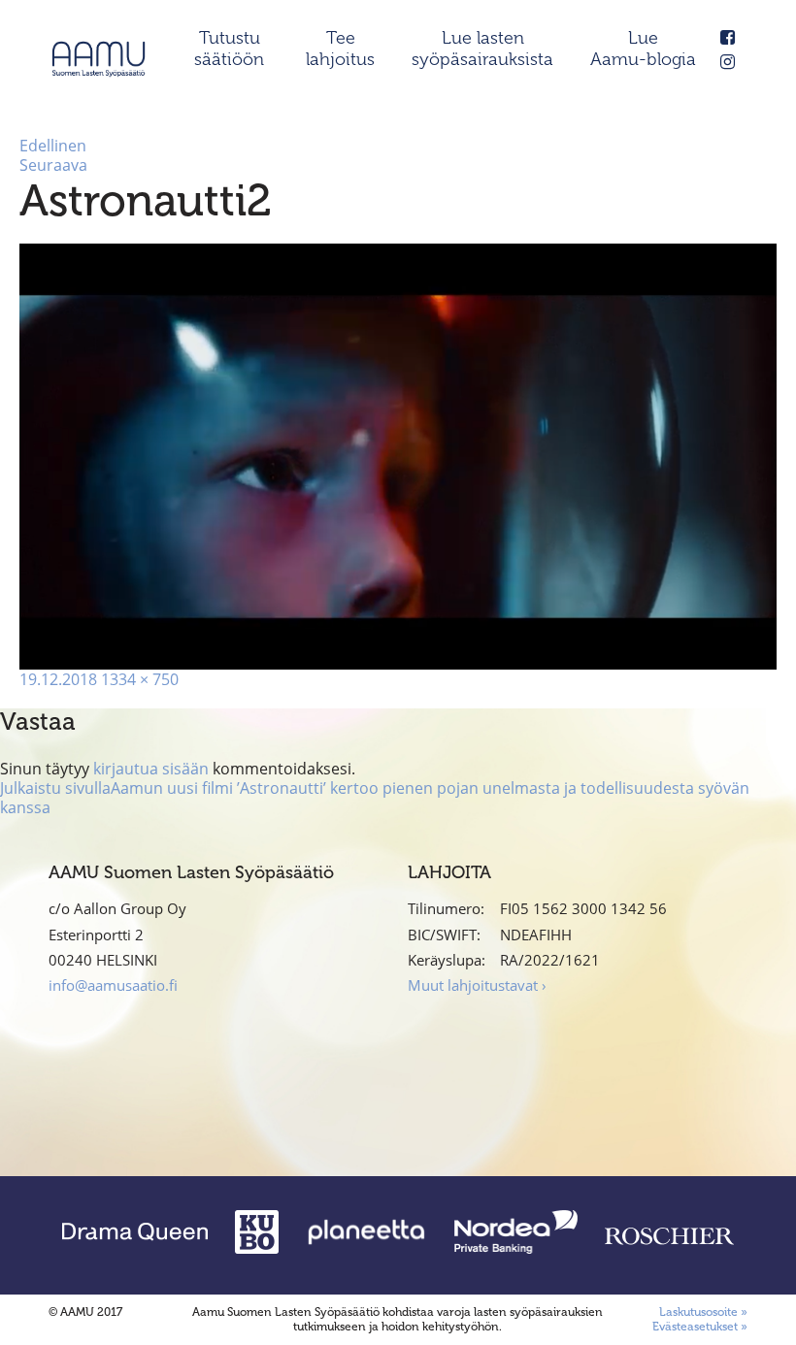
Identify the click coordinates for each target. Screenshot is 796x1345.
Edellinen (52, 145)
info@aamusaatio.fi (113, 985)
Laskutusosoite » (703, 1312)
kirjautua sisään (151, 768)
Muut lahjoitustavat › (477, 985)
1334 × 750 (140, 679)
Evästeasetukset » (699, 1326)
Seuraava (53, 165)
